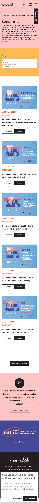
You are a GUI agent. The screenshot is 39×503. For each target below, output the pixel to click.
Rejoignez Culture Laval (19, 410)
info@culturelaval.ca (25, 469)
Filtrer (4, 56)
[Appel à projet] (19, 62)
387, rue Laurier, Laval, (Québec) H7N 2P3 (19, 466)
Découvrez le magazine (19, 442)
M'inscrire (19, 131)
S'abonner (36, 15)
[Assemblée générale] (19, 64)
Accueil (4, 15)
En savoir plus (8, 131)
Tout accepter (30, 499)
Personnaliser (17, 498)
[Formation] (19, 66)
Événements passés (19, 363)
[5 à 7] (19, 60)
